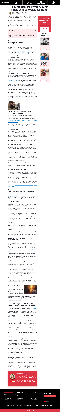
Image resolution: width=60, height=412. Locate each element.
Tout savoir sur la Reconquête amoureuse (41, 405)
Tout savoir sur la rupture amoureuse (29, 405)
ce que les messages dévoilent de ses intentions (19, 196)
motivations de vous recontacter (24, 52)
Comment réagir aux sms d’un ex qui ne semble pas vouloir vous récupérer (22, 36)
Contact (50, 405)
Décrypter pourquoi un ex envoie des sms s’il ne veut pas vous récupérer (21, 34)
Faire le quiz (44, 29)
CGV (15, 405)
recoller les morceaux (27, 329)
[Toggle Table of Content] (35, 30)
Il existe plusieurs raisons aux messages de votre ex (19, 31)
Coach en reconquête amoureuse (22, 12)
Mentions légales (19, 405)
